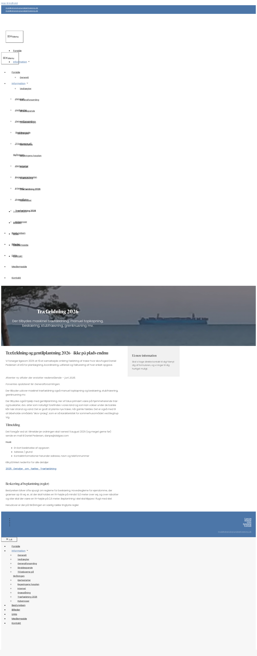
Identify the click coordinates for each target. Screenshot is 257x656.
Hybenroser (21, 221)
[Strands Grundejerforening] (20, 50)
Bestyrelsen (18, 233)
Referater (247, 524)
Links (14, 255)
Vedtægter (25, 88)
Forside (16, 72)
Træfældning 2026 (30, 189)
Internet (19, 188)
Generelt (19, 99)
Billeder (16, 244)
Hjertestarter (21, 166)
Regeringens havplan (30, 155)
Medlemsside (19, 266)
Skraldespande (22, 132)
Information (20, 62)
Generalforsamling (29, 99)
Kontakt (16, 278)
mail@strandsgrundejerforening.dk (22, 8)
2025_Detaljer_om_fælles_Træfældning (31, 468)
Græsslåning (21, 199)
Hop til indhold (9, 3)
